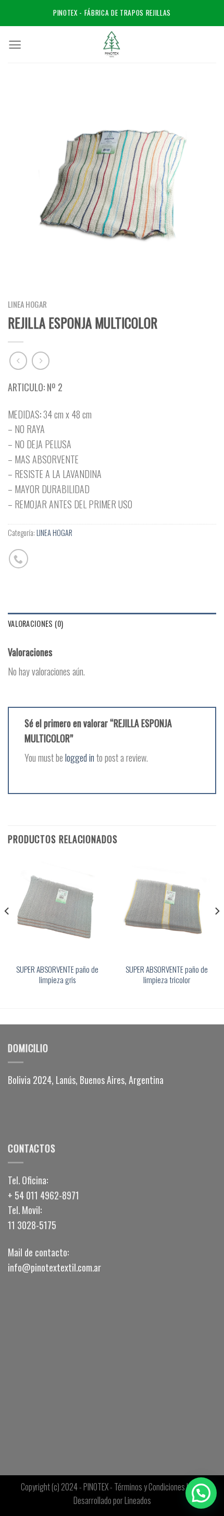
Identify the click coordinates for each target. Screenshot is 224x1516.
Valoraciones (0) (36, 623)
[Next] (216, 932)
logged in (79, 757)
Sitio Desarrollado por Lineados (138, 1493)
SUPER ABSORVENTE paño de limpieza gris (57, 974)
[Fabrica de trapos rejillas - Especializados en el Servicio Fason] (112, 44)
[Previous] (7, 932)
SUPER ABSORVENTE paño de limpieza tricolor (167, 974)
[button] (112, 1080)
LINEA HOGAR (27, 304)
